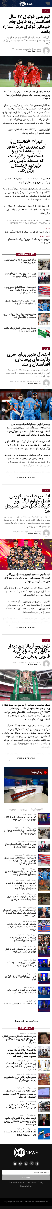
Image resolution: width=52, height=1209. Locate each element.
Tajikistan (30, 223)
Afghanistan (23, 221)
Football (44, 223)
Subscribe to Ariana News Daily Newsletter (26, 1184)
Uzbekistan (16, 223)
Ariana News (31, 51)
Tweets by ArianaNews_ (26, 1021)
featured (10, 221)
